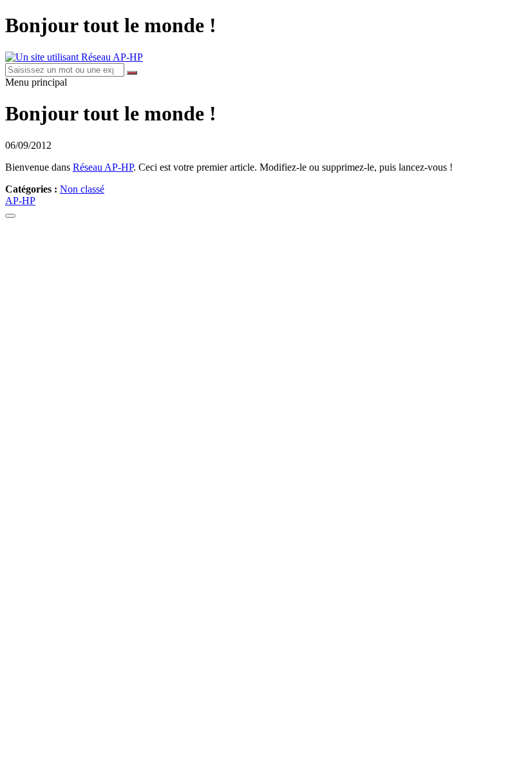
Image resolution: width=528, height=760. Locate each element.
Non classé (82, 189)
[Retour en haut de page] (10, 216)
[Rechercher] (132, 73)
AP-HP (20, 200)
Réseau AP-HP (103, 167)
